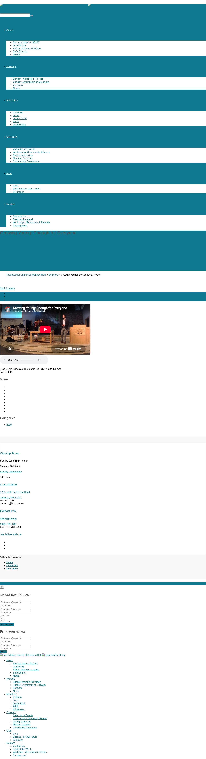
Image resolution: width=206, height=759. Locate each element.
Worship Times (9, 453)
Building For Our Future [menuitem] (25, 736)
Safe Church (20, 51)
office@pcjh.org (8, 518)
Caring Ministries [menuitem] (22, 721)
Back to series (7, 288)
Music (16, 88)
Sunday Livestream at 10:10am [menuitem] (29, 684)
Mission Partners (23, 158)
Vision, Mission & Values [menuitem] (26, 669)
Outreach (11, 136)
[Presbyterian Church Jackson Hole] (103, 7)
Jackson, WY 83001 (10, 497)
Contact (10, 204)
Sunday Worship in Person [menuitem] (27, 681)
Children (18, 112)
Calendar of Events (24, 149)
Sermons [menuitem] (18, 688)
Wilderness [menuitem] (19, 709)
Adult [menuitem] (15, 706)
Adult (16, 121)
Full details (5, 583)
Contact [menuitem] (10, 742)
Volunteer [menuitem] (18, 739)
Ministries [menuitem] (11, 694)
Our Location (8, 484)
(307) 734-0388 (8, 524)
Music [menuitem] (16, 691)
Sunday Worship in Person (28, 78)
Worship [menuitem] (10, 678)
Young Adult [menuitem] (19, 703)
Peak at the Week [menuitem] (22, 749)
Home (9, 562)
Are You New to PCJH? (26, 42)
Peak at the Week (23, 219)
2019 (9, 424)
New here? (12, 568)
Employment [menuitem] (19, 755)
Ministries (12, 100)
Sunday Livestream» (11, 471)
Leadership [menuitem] (18, 666)
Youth (16, 115)
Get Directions (19, 583)
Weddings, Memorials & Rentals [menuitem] (30, 752)
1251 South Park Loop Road (15, 492)
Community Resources (26, 161)
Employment (20, 225)
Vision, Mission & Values (27, 48)
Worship (11, 66)
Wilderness (19, 124)
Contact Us (19, 216)
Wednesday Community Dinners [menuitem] (30, 718)
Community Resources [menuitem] (25, 727)
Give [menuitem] (8, 730)
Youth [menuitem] (16, 700)
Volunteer (18, 191)
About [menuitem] (9, 660)
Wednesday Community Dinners (31, 152)
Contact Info (8, 511)
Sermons (18, 85)
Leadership (19, 45)
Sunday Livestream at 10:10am (31, 82)
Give (9, 173)
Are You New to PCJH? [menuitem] (25, 663)
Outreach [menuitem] (11, 712)
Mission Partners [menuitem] (22, 724)
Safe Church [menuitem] (19, 672)
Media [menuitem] (16, 675)
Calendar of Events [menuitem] (23, 715)
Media (16, 54)
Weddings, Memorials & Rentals (31, 222)
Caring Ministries (23, 155)
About (9, 30)
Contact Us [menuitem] (19, 746)
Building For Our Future (27, 188)
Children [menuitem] (17, 697)
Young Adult (20, 118)
